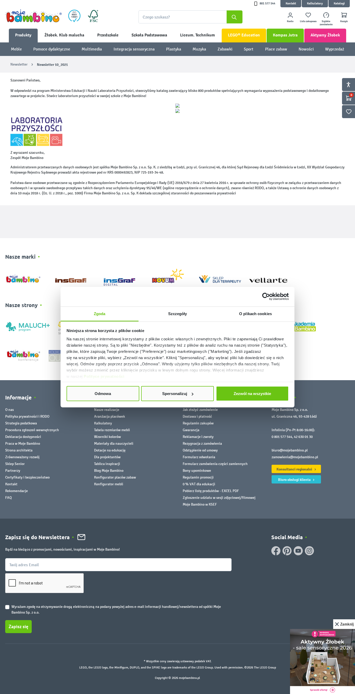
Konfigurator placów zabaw (115, 477)
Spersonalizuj (174, 393)
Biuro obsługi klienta (294, 479)
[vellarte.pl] (268, 278)
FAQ (8, 497)
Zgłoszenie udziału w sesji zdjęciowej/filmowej (219, 497)
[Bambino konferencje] (24, 355)
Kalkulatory (315, 3)
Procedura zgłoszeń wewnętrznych (32, 430)
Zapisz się (18, 626)
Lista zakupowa (308, 21)
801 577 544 (267, 3)
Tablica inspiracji (107, 464)
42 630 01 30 (303, 437)
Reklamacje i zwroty (198, 437)
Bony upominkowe (197, 470)
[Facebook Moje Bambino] (275, 550)
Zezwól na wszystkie (252, 393)
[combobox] (190, 16)
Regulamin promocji (198, 477)
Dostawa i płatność (197, 416)
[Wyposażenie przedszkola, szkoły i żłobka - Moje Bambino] (33, 15)
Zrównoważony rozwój (22, 457)
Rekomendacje (16, 491)
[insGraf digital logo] (123, 278)
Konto (290, 21)
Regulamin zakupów (198, 423)
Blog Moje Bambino (108, 470)
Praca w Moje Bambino (22, 443)
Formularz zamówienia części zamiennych (215, 464)
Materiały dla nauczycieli (113, 443)
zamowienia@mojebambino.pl (295, 457)
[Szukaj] (234, 16)
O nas (9, 410)
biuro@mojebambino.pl (290, 450)
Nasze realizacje (106, 410)
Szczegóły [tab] (177, 313)
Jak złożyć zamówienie (200, 410)
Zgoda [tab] (100, 313)
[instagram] (309, 550)
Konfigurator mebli (108, 484)
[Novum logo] (171, 278)
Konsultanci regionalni (295, 469)
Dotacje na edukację (110, 450)
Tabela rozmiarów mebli (112, 430)
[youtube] (298, 550)
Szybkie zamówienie (326, 23)
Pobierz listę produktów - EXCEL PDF (211, 491)
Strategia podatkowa (21, 423)
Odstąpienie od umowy (200, 450)
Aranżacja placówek (109, 416)
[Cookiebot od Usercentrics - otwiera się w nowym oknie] (266, 297)
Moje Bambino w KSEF (200, 504)
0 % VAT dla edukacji (199, 484)
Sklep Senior (15, 464)
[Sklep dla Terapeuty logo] (220, 278)
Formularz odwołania (199, 457)
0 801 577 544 (282, 437)
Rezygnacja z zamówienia (202, 443)
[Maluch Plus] (27, 326)
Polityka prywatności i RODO (27, 416)
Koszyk (344, 21)
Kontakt (291, 3)
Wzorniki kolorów (107, 437)
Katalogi (339, 3)
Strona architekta (18, 450)
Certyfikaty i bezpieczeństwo (27, 477)
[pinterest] (287, 550)
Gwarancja (191, 430)
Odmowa (103, 393)
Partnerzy (12, 470)
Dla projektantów (107, 457)
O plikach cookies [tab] (255, 313)
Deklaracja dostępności (23, 437)
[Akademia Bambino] (303, 326)
